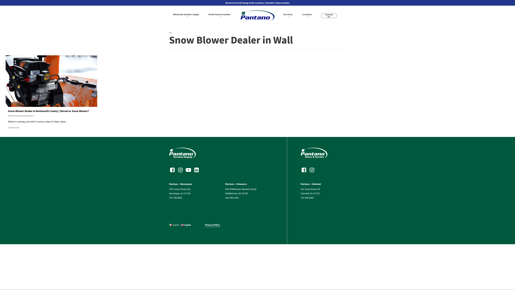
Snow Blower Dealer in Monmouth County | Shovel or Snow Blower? (48, 111)
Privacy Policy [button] (212, 224)
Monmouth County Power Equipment (20, 116)
